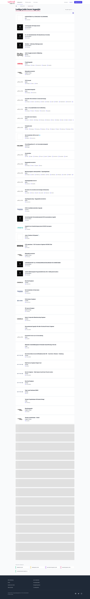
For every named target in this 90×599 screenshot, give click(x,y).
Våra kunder (10, 587)
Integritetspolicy (36, 585)
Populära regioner (68, 9)
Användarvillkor (36, 582)
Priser (9, 582)
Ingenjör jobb (30, 6)
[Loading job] (45, 428)
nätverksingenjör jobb (66, 567)
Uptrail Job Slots (11, 585)
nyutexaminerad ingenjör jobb (22, 571)
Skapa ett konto (78, 2)
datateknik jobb (20, 567)
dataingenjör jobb (35, 567)
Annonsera (35, 2)
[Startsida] (16, 6)
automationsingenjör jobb (52, 567)
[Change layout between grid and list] (73, 13)
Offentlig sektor (28, 2)
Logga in (71, 2)
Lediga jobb (22, 6)
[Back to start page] (11, 2)
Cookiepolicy (36, 587)
